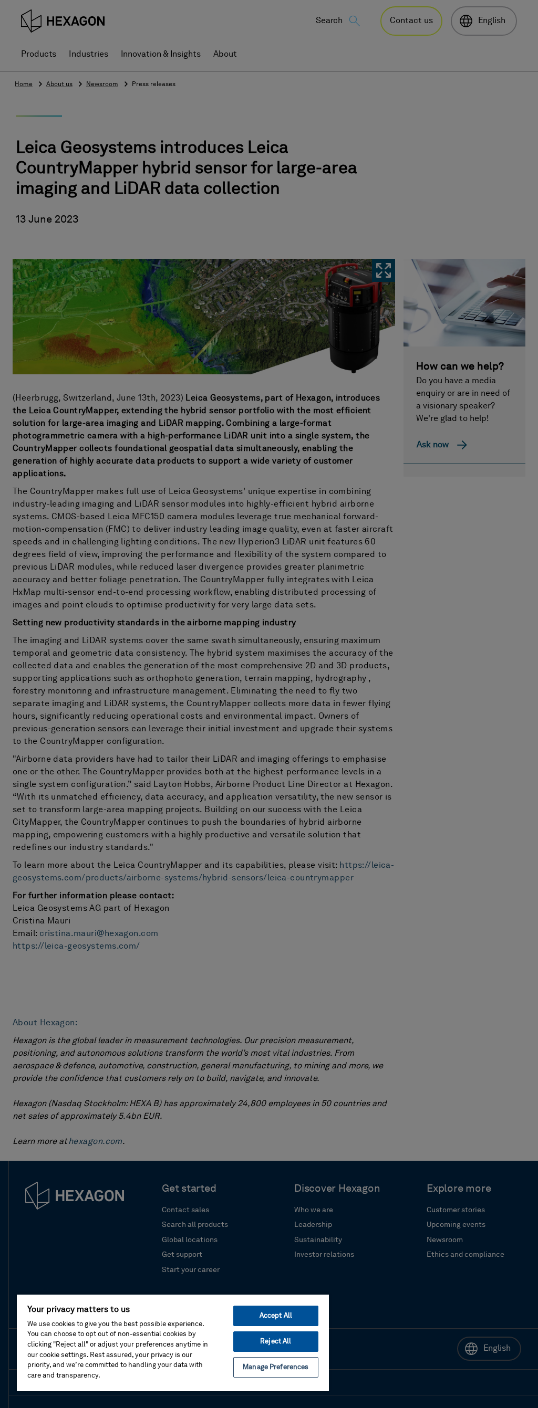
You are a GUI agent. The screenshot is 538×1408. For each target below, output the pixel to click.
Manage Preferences (275, 1367)
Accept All (276, 1315)
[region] (173, 1342)
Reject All (275, 1341)
